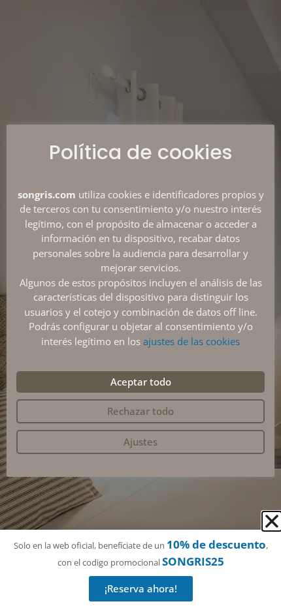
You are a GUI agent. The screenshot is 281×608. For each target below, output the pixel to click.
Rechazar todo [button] (140, 411)
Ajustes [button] (140, 441)
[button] (272, 521)
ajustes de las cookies (191, 341)
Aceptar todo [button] (140, 381)
